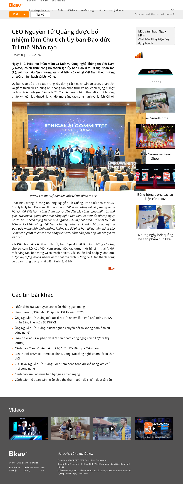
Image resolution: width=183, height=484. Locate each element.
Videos (16, 409)
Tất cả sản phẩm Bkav (38, 10)
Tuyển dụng (87, 10)
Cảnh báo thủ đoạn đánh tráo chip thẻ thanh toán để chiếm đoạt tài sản (63, 380)
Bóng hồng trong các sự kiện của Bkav (155, 196)
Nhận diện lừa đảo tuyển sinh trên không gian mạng (50, 307)
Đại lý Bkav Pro (117, 10)
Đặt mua (19, 14)
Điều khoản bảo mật (14, 469)
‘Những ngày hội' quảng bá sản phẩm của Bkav (155, 237)
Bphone (155, 82)
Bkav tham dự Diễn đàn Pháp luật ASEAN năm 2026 (49, 312)
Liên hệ (101, 10)
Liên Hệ (43, 469)
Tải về (59, 10)
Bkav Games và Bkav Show (155, 156)
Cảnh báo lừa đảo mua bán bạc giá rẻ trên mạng (47, 374)
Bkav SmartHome (155, 118)
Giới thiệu (72, 10)
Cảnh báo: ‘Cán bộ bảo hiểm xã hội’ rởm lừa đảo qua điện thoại (57, 348)
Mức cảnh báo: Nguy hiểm (152, 33)
